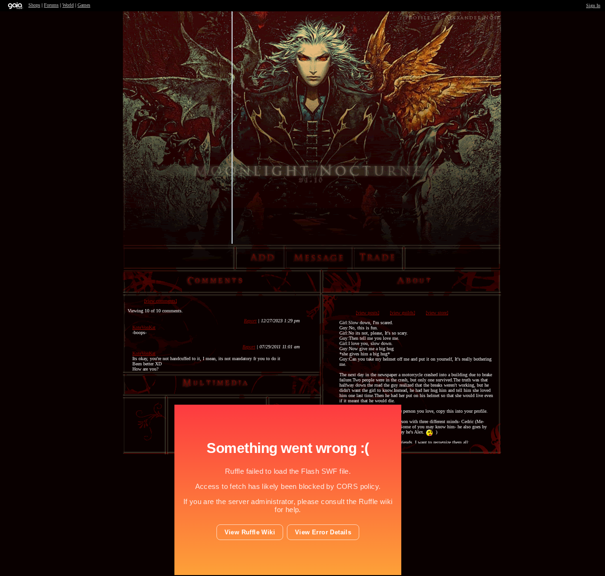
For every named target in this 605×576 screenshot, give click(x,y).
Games (84, 5)
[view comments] (160, 300)
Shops (34, 5)
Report (250, 320)
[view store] (437, 312)
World (68, 5)
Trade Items (377, 263)
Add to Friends (263, 263)
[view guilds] (402, 312)
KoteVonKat (144, 327)
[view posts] (367, 312)
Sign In (593, 5)
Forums (51, 5)
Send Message (319, 263)
